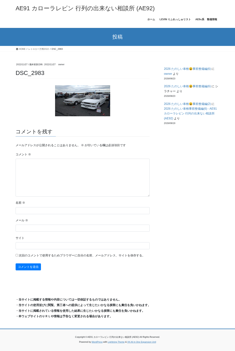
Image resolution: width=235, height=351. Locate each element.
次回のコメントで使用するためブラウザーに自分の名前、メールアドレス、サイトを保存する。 (82, 255)
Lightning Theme (116, 342)
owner (168, 73)
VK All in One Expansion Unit (141, 342)
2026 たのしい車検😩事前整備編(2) (187, 103)
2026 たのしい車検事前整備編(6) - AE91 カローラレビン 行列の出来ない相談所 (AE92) (190, 113)
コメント (23, 154)
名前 (20, 202)
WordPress (97, 342)
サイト (20, 238)
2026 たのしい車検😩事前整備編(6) (187, 68)
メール (22, 220)
